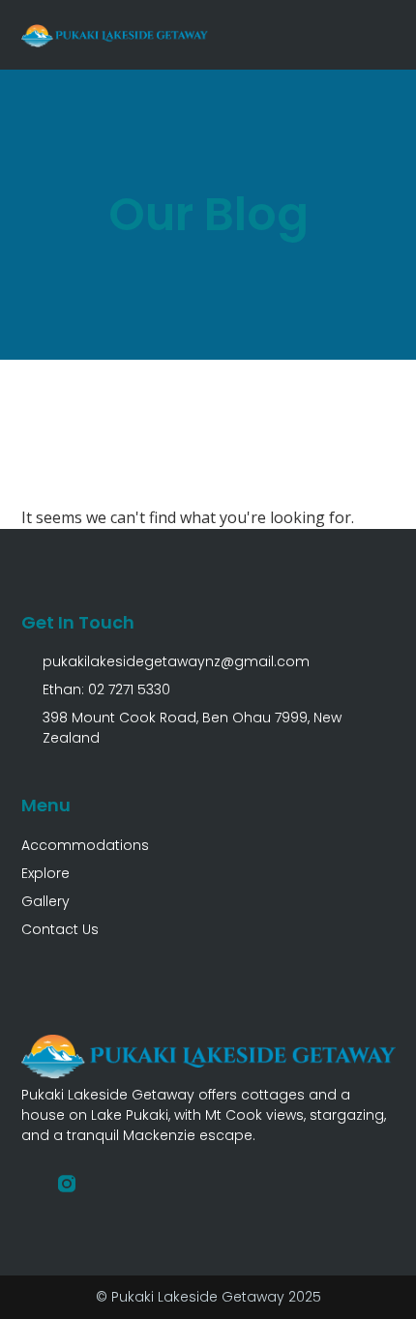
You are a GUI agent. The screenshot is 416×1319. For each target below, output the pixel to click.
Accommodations (85, 845)
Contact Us (60, 929)
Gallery (45, 901)
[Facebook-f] (30, 1183)
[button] (383, 34)
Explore (45, 873)
